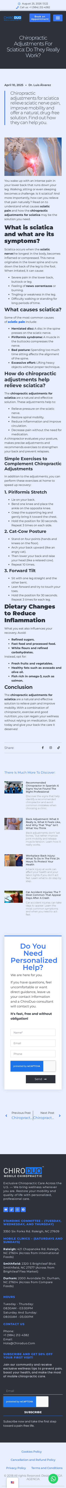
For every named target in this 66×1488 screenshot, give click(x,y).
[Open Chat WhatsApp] (53, 1479)
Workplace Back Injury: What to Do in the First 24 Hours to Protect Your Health (42, 860)
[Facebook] (23, 1209)
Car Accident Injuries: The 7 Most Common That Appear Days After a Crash (43, 895)
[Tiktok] (11, 1209)
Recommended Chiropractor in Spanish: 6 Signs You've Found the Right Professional (42, 787)
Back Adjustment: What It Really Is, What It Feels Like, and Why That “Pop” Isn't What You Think (43, 823)
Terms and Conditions (46, 1468)
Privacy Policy (16, 1468)
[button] (57, 18)
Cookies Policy (31, 1451)
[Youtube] (5, 1209)
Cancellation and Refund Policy (33, 1460)
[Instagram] (17, 1209)
